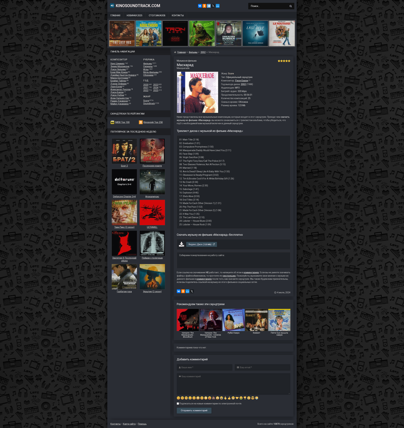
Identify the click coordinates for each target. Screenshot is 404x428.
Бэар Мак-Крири (119, 72)
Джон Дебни (117, 95)
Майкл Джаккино (119, 104)
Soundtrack (149, 103)
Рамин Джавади (119, 101)
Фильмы (147, 63)
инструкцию (229, 276)
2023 (155, 84)
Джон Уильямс (118, 69)
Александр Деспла (120, 89)
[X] (213, 6)
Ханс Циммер (117, 63)
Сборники (148, 75)
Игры (146, 69)
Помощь (142, 424)
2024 (155, 87)
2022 (145, 90)
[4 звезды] (286, 61)
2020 (145, 84)
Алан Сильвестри (119, 98)
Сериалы (148, 66)
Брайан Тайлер (118, 81)
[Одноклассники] (204, 6)
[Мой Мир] (218, 6)
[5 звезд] (289, 61)
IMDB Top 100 (122, 122)
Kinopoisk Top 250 (153, 122)
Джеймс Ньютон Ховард (123, 75)
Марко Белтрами (119, 78)
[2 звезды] (281, 61)
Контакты (178, 15)
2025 (155, 90)
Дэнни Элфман (118, 84)
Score (146, 100)
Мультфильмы (150, 72)
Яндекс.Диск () (200, 244)
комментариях (251, 272)
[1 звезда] (279, 61)
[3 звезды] (284, 61)
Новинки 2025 (134, 15)
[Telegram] (209, 6)
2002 (243, 84)
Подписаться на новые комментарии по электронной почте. (210, 403)
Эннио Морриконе (119, 66)
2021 (145, 87)
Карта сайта (129, 424)
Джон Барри (117, 92)
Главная (115, 15)
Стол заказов (157, 15)
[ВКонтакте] (200, 6)
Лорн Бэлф (116, 86)
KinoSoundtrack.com (138, 5)
